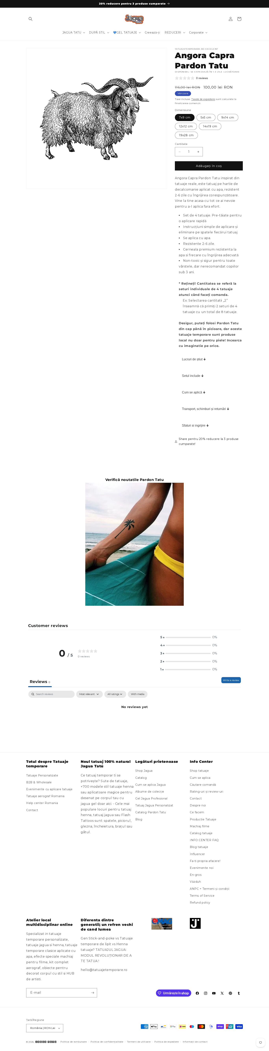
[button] (30, 19)
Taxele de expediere (203, 99)
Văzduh (195, 881)
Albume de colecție (149, 791)
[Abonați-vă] (92, 992)
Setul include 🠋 (193, 375)
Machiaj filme (200, 826)
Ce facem (197, 812)
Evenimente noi (201, 868)
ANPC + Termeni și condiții (209, 889)
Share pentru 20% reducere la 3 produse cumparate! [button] (209, 441)
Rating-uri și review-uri (206, 791)
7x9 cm (184, 117)
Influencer (197, 854)
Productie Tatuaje (203, 819)
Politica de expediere (166, 1041)
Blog (138, 819)
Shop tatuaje (199, 770)
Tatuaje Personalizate (42, 775)
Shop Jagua (144, 770)
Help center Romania (42, 803)
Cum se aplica (200, 778)
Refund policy (200, 902)
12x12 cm (186, 126)
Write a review (231, 680)
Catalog (141, 778)
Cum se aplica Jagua (150, 784)
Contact (32, 810)
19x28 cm (186, 135)
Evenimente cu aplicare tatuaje (49, 789)
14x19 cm (210, 126)
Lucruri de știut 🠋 (194, 359)
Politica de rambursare (73, 1041)
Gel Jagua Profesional (151, 798)
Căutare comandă (203, 784)
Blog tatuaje (199, 847)
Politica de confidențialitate (107, 1041)
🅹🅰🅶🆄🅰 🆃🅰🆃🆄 (46, 1042)
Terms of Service (202, 895)
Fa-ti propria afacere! (205, 861)
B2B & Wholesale (39, 782)
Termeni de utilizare (138, 1041)
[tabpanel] (134, 720)
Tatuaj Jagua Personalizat (154, 805)
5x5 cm (206, 117)
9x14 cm (227, 117)
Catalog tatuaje (201, 833)
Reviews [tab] (40, 681)
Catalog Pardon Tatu (150, 812)
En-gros (195, 875)
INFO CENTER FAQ (204, 840)
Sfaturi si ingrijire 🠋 (195, 425)
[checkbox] (137, 694)
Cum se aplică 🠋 (193, 392)
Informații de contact (195, 1041)
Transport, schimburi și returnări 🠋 (205, 409)
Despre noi (198, 805)
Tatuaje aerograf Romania (45, 796)
